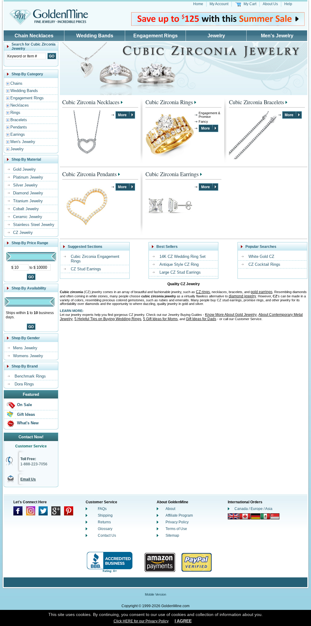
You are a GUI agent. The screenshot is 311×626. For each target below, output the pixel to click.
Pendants (18, 127)
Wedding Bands (94, 35)
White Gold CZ (261, 256)
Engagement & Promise (209, 114)
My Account (219, 4)
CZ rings (203, 292)
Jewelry (216, 35)
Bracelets (18, 120)
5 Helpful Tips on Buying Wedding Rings (107, 319)
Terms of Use (176, 529)
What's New (28, 423)
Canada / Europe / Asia (253, 509)
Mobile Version (155, 594)
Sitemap (172, 535)
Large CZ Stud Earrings (180, 272)
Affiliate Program (179, 515)
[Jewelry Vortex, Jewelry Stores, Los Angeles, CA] (109, 562)
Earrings (17, 134)
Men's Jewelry (277, 35)
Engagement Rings (155, 35)
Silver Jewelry (25, 185)
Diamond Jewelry (28, 193)
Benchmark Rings (30, 376)
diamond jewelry (242, 296)
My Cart (250, 4)
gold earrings (261, 292)
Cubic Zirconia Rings (169, 102)
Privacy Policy (177, 522)
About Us (270, 4)
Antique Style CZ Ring (179, 264)
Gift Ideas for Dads (201, 319)
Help (288, 4)
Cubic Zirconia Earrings (172, 174)
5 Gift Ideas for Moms (160, 319)
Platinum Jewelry (28, 177)
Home (198, 4)
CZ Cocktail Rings (264, 264)
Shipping (105, 515)
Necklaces (19, 105)
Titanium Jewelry (28, 201)
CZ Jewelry (23, 232)
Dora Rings (24, 384)
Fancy (203, 121)
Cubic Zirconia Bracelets (256, 102)
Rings (15, 112)
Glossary (105, 529)
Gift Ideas (26, 414)
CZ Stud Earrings (86, 269)
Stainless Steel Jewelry (33, 224)
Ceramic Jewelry (27, 216)
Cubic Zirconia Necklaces (90, 102)
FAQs (102, 509)
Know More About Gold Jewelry (231, 315)
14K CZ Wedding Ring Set (182, 256)
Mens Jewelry (25, 348)
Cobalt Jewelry (26, 209)
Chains (16, 83)
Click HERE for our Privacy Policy (141, 621)
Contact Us (107, 535)
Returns (104, 522)
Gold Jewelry (24, 169)
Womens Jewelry (28, 356)
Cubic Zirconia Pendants (89, 174)
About (170, 509)
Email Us (28, 479)
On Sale (24, 404)
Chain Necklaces (34, 35)
